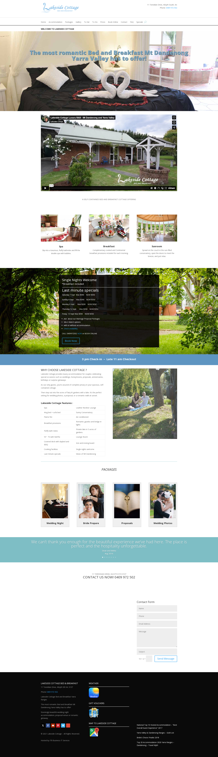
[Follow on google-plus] (68, 725)
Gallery (78, 22)
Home (43, 22)
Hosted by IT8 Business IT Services (55, 740)
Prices (102, 22)
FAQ (132, 22)
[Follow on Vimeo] (63, 725)
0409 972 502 (171, 8)
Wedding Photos (163, 523)
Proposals (127, 523)
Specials (139, 22)
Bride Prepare (91, 523)
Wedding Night (55, 523)
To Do (95, 22)
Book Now (71, 341)
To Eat (86, 22)
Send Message (165, 658)
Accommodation (55, 22)
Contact (124, 22)
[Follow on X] (43, 725)
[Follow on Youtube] (53, 725)
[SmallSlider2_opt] (145, 438)
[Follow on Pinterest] (58, 725)
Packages (69, 22)
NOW (79, 333)
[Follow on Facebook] (48, 725)
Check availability (71, 328)
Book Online (113, 22)
